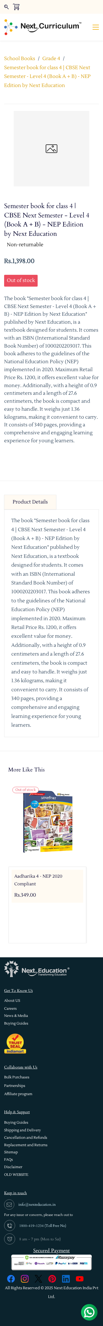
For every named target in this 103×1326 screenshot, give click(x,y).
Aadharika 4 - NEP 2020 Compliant (38, 880)
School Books (19, 58)
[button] (12, 1000)
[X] (38, 1278)
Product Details (30, 502)
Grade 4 (51, 58)
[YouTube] (79, 1278)
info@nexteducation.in (37, 1204)
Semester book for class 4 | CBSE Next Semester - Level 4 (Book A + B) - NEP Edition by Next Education (47, 77)
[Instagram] (24, 1278)
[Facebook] (10, 1278)
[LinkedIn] (65, 1278)
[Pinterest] (52, 1278)
